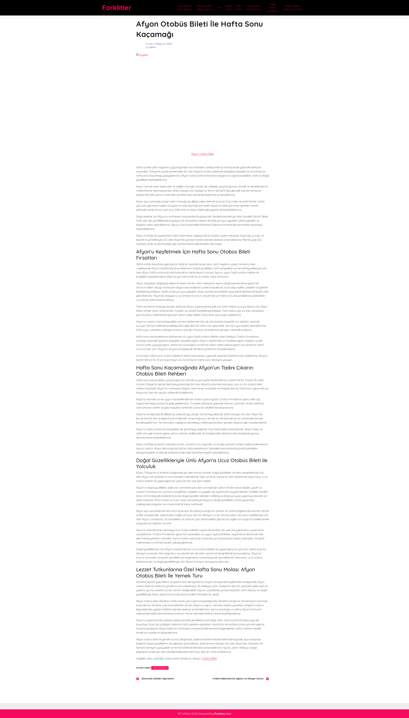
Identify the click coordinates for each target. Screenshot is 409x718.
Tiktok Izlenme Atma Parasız (253, 7)
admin (152, 47)
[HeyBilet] (202, 97)
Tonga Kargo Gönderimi (272, 7)
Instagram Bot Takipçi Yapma (204, 7)
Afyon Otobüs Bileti (202, 154)
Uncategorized (160, 668)
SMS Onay (239, 7)
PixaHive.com (222, 713)
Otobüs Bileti (209, 658)
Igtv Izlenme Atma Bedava (184, 7)
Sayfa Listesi (228, 7)
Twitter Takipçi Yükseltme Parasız (292, 7)
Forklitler (116, 7)
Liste (219, 7)
